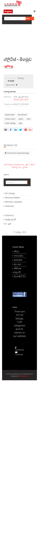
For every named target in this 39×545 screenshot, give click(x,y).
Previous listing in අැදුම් (16, 164)
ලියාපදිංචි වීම (20, 276)
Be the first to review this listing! (18, 153)
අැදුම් (8, 223)
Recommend (22, 115)
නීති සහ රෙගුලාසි (16, 270)
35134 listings (19, 316)
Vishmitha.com (23, 376)
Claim (28, 119)
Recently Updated (13, 201)
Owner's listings (10, 123)
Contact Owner (10, 119)
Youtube (19, 354)
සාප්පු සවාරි (10, 219)
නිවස (16, 251)
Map (20, 123)
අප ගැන (17, 264)
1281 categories (19, 323)
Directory (9, 215)
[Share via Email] (6, 129)
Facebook (19, 349)
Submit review (9, 115)
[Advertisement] (19, 41)
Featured (9, 206)
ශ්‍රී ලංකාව (24, 99)
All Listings (10, 193)
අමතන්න (18, 259)
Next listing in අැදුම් (23, 166)
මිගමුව (16, 99)
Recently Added (12, 197)
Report (21, 119)
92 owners (18, 330)
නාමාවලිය (18, 255)
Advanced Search (26, 19)
